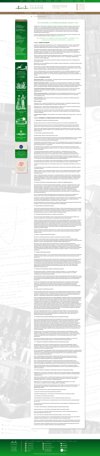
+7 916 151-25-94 (81, 8)
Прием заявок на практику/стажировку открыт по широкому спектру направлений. (21, 169)
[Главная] (31, 16)
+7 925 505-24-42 (81, 5)
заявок (39, 27)
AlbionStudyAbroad (48, 443)
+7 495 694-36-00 (81, 4)
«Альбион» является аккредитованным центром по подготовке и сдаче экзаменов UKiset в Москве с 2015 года (21, 153)
